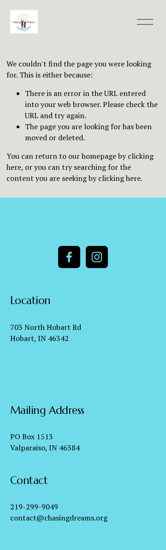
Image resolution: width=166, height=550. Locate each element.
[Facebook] (69, 257)
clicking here (119, 178)
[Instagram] (97, 257)
